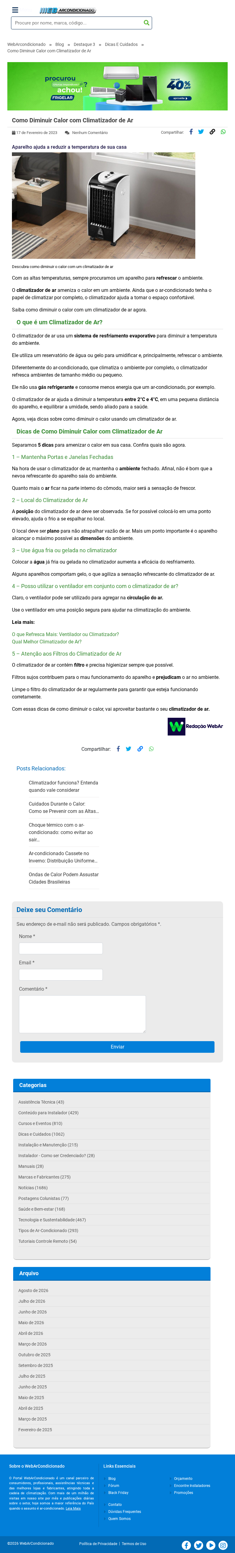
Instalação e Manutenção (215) (48, 1144)
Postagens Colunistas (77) (43, 1198)
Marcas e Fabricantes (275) (44, 1177)
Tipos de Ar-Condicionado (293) (48, 1230)
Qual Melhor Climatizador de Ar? (47, 642)
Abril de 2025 (30, 1408)
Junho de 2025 (32, 1386)
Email (27, 963)
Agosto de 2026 (33, 1290)
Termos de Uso (134, 1544)
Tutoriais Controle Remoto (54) (47, 1241)
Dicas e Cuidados (121, 44)
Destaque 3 (84, 44)
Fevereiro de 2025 (35, 1429)
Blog (59, 44)
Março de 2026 (32, 1344)
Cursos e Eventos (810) (40, 1123)
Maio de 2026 (31, 1322)
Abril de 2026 (30, 1333)
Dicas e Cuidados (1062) (41, 1134)
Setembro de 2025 (35, 1365)
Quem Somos (119, 1519)
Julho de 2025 (31, 1376)
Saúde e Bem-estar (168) (41, 1209)
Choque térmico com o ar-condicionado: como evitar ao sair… (61, 832)
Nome (27, 936)
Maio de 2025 (31, 1397)
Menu (26, 10)
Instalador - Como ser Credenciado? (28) (56, 1155)
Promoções (183, 1493)
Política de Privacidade (99, 1544)
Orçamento (182, 1479)
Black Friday (118, 1493)
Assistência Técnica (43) (41, 1102)
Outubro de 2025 (34, 1354)
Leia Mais (73, 1508)
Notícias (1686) (33, 1187)
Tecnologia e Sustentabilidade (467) (52, 1219)
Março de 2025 (32, 1419)
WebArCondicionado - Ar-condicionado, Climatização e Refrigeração (67, 10)
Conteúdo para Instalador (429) (48, 1112)
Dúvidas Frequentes (124, 1512)
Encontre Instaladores (191, 1486)
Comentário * (33, 989)
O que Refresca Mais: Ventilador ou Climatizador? (65, 634)
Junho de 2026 (32, 1311)
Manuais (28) (31, 1166)
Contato (114, 1505)
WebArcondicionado (26, 44)
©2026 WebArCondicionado (30, 1543)
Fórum (113, 1486)
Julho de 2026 (31, 1301)
